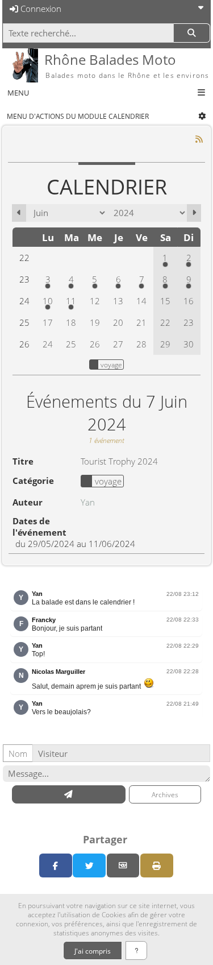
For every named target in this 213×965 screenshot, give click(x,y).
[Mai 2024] (19, 213)
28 (141, 344)
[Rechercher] (192, 33)
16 (188, 301)
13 (118, 301)
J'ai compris (92, 950)
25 (71, 344)
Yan (88, 502)
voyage (111, 364)
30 (188, 344)
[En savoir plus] (137, 950)
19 (95, 322)
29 (165, 344)
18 (71, 322)
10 (48, 301)
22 (165, 322)
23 (188, 322)
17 (48, 322)
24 (48, 344)
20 (118, 322)
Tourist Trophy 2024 (119, 461)
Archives (165, 794)
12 (95, 301)
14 (141, 301)
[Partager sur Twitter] (89, 865)
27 (118, 344)
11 (71, 301)
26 (95, 344)
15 (165, 301)
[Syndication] (199, 139)
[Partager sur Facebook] (55, 865)
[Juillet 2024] (194, 213)
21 (141, 322)
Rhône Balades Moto (110, 60)
